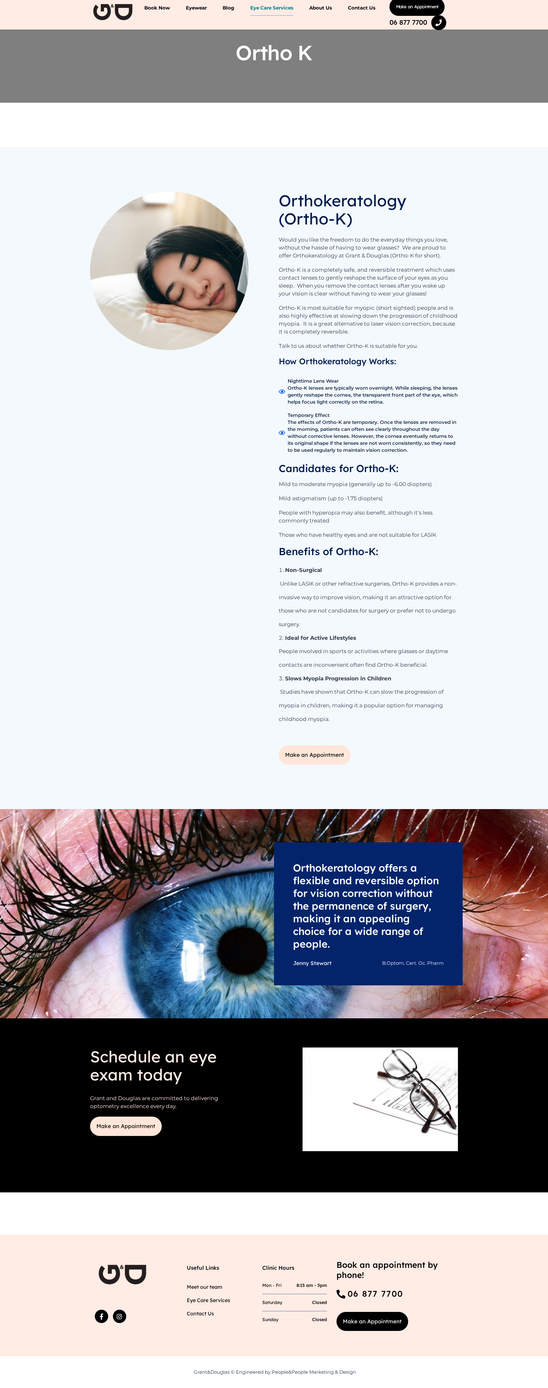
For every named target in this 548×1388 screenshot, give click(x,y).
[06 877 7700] (439, 23)
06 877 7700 (408, 22)
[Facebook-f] (101, 1316)
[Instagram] (119, 1316)
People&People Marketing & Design (314, 1372)
